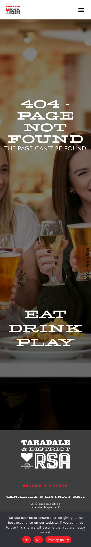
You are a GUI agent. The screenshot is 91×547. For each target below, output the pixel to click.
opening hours (84, 265)
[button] (81, 9)
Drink (45, 328)
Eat (45, 314)
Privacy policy (58, 540)
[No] (83, 529)
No (38, 540)
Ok (27, 540)
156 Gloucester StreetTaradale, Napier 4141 (45, 505)
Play (45, 342)
